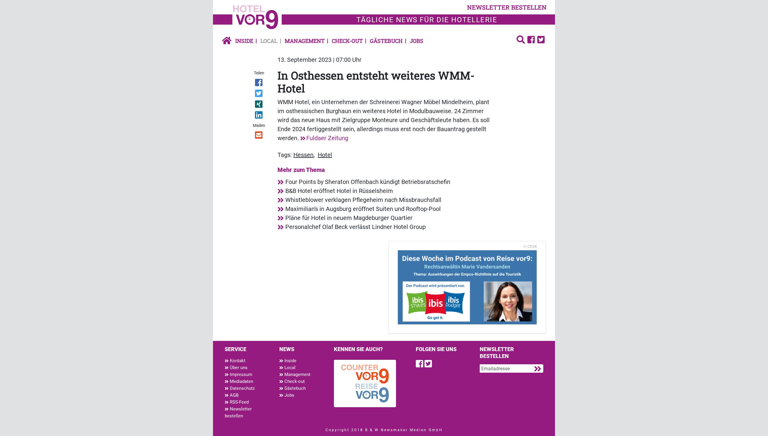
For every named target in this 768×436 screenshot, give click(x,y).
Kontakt (237, 360)
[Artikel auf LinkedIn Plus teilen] (259, 116)
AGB (233, 395)
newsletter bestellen (507, 7)
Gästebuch (386, 40)
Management (305, 40)
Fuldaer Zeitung (327, 138)
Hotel (325, 154)
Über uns (238, 367)
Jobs (416, 40)
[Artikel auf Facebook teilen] (259, 83)
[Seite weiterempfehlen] (259, 136)
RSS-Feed (239, 402)
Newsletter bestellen (238, 412)
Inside (244, 40)
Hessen (303, 154)
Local (269, 40)
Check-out (347, 40)
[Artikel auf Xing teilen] (259, 105)
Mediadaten (241, 381)
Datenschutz (242, 388)
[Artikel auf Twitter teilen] (259, 94)
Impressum (240, 374)
